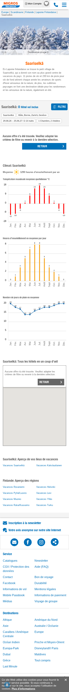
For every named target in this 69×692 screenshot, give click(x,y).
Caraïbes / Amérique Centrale (15, 634)
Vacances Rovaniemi (13, 487)
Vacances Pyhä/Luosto (15, 493)
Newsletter (41, 560)
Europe (5, 12)
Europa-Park (11, 648)
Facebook (9, 583)
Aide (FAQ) (41, 566)
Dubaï (6, 654)
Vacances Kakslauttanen (49, 465)
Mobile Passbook (14, 595)
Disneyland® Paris (46, 648)
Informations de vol (15, 589)
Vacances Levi (43, 493)
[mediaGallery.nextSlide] (65, 33)
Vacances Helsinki (45, 487)
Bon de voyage (43, 577)
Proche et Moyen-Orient (49, 642)
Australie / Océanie (46, 625)
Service (7, 554)
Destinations (10, 613)
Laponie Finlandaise (46, 12)
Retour (44, 382)
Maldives (40, 654)
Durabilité (40, 583)
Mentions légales (45, 589)
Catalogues (10, 560)
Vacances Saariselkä (13, 465)
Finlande (29, 12)
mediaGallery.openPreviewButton (64, 44)
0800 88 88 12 (55, 5)
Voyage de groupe (46, 601)
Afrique (7, 619)
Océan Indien (11, 642)
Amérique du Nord (46, 619)
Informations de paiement (50, 595)
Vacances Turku (44, 505)
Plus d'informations (23, 688)
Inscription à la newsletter (24, 523)
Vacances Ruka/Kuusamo (16, 505)
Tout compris (42, 660)
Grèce (6, 660)
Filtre (62, 106)
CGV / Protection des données (16, 569)
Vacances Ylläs (44, 499)
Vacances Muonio (12, 499)
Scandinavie (17, 12)
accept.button (65, 680)
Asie (5, 625)
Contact (8, 577)
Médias (7, 601)
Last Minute (10, 666)
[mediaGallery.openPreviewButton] (34, 36)
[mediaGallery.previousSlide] (4, 33)
